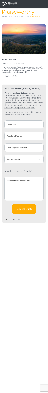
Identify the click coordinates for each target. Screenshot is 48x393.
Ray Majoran (34, 17)
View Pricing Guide (13, 219)
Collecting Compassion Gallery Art (19, 108)
